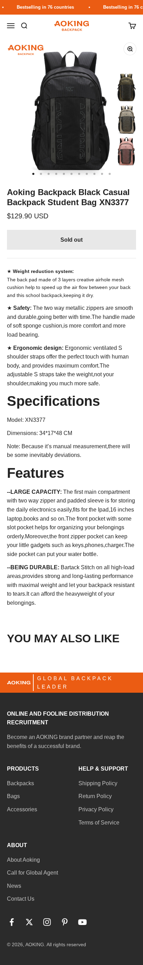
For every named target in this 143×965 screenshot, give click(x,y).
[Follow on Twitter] (29, 922)
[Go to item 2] (41, 174)
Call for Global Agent (32, 873)
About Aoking (23, 860)
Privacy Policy (95, 809)
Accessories (22, 809)
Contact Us (20, 899)
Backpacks (20, 783)
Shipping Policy (97, 783)
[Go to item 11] (110, 174)
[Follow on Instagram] (47, 922)
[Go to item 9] (94, 174)
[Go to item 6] (71, 174)
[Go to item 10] (102, 174)
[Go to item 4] (56, 174)
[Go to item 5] (64, 174)
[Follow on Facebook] (11, 922)
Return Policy (95, 796)
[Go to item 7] (79, 174)
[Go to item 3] (49, 174)
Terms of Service (98, 823)
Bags (13, 796)
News (14, 886)
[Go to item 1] (33, 174)
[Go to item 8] (87, 174)
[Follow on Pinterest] (64, 922)
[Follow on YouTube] (82, 922)
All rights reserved (66, 944)
